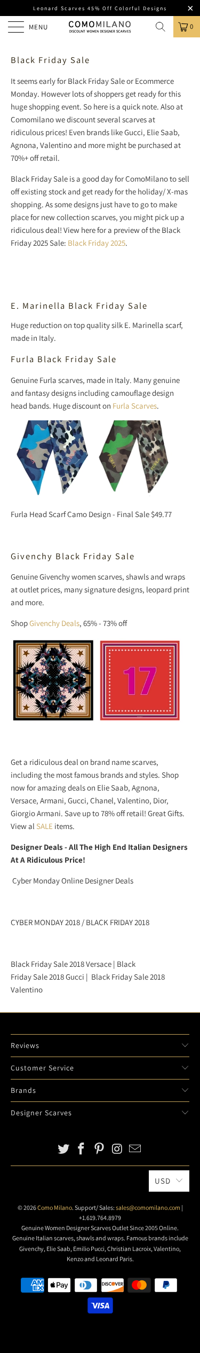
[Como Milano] (100, 26)
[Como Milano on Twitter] (63, 1150)
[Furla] (91, 493)
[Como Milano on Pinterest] (100, 1150)
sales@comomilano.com (148, 1207)
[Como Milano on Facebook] (82, 1150)
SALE (44, 826)
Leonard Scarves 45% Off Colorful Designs (100, 8)
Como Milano (54, 1207)
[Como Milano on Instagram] (117, 1150)
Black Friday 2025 (96, 243)
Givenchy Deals (54, 623)
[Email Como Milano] (135, 1150)
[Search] (160, 26)
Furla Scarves (135, 406)
